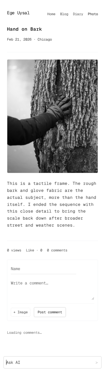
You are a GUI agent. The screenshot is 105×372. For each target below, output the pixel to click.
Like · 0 (34, 250)
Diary (78, 14)
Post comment (50, 312)
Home (51, 14)
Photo (93, 14)
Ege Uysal (18, 12)
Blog (64, 14)
